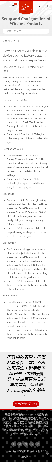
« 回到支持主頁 (12, 41)
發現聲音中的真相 (26, 404)
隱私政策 (26, 457)
